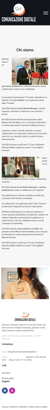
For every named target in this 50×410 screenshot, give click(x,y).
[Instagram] (12, 391)
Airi (36, 407)
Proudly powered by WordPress (15, 407)
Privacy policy (8, 378)
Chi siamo (6, 373)
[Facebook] (5, 391)
